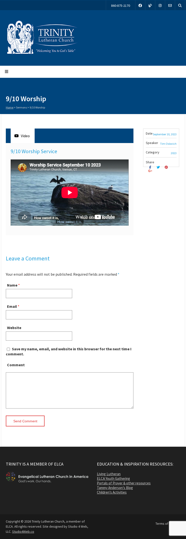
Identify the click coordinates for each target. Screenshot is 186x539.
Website (14, 327)
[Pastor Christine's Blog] (150, 5)
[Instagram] (160, 5)
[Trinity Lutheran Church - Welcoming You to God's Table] (42, 54)
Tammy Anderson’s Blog (115, 487)
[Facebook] (140, 5)
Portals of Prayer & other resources (124, 483)
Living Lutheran (109, 474)
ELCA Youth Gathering (113, 478)
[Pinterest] (167, 167)
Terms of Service (167, 523)
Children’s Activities (112, 492)
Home (9, 107)
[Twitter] (158, 167)
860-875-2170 (120, 5)
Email (12, 306)
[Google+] (150, 171)
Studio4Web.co (23, 531)
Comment (16, 364)
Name (12, 285)
